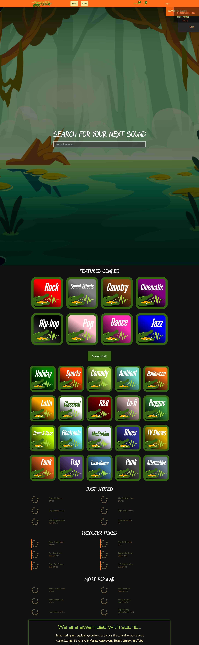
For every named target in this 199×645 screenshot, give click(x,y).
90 (127, 602)
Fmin (57, 511)
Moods (84, 4)
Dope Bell (122, 510)
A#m (63, 589)
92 (64, 612)
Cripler (52, 510)
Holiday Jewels (55, 599)
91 (53, 501)
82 (57, 567)
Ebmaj (120, 591)
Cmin (60, 498)
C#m (119, 556)
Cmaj (130, 542)
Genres (74, 4)
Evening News (55, 553)
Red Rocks (53, 612)
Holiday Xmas (55, 588)
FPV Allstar (123, 542)
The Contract (124, 498)
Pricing (110, 4)
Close (191, 26)
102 (53, 545)
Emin (51, 523)
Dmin (62, 542)
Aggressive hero (125, 553)
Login (167, 4)
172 (63, 511)
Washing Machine (57, 520)
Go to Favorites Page (186, 13)
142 (122, 501)
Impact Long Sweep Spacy (123, 610)
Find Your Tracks (98, 4)
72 (126, 567)
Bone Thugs (54, 542)
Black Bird (53, 498)
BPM (50, 501)
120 (57, 556)
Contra (121, 520)
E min (126, 521)
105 (126, 556)
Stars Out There (56, 564)
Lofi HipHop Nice (125, 564)
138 (53, 602)
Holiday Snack (124, 588)
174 (57, 523)
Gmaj (51, 567)
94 (53, 591)
